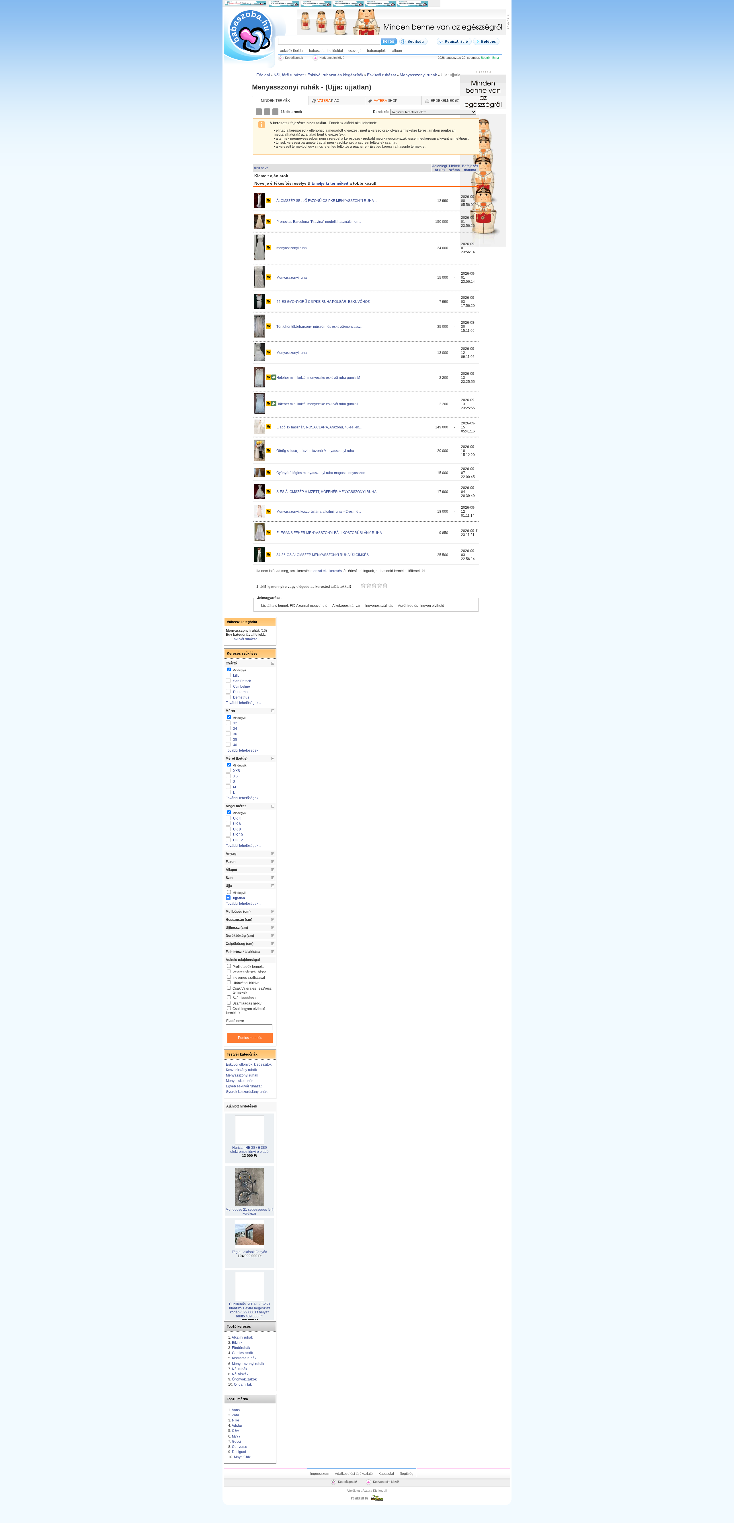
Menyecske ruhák (239, 1081)
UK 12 (238, 840)
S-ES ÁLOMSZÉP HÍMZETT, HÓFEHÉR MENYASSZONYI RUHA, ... (328, 492)
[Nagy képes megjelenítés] (275, 112)
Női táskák (240, 1374)
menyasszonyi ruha (291, 248)
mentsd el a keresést (327, 571)
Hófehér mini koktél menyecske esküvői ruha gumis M (318, 378)
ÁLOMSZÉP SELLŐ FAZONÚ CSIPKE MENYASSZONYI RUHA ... (326, 201)
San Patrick (242, 681)
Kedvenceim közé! (386, 1481)
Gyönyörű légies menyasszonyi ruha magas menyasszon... (322, 473)
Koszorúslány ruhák (241, 1070)
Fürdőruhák (241, 1348)
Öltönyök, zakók (244, 1379)
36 (235, 734)
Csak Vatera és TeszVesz (252, 990)
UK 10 (238, 835)
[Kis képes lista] (259, 112)
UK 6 (237, 824)
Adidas (237, 1425)
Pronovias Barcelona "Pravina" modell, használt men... (318, 222)
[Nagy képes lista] (267, 112)
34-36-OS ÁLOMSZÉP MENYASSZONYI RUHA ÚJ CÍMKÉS (322, 555)
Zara (235, 1415)
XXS (236, 771)
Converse (239, 1447)
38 (235, 740)
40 (235, 745)
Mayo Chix (242, 1457)
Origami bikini (244, 1384)
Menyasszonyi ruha (291, 278)
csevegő (355, 51)
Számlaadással (245, 998)
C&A (235, 1431)
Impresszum (319, 1474)
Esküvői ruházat (244, 639)
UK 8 (237, 829)
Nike (235, 1420)
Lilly (236, 676)
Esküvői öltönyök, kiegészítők (249, 1064)
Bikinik (237, 1343)
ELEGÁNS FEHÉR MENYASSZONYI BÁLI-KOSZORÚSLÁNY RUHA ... (330, 533)
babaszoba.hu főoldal (326, 51)
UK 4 (237, 818)
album (397, 51)
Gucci (236, 1442)
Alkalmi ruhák (242, 1337)
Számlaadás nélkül (247, 1003)
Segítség (406, 1474)
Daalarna (240, 692)
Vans (236, 1410)
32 (235, 723)
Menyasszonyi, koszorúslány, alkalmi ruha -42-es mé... (318, 512)
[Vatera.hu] (367, 1501)
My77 (236, 1436)
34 (235, 729)
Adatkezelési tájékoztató (354, 1474)
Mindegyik (239, 670)
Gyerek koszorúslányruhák (247, 1092)
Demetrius (241, 697)
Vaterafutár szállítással (250, 972)
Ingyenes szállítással (249, 978)
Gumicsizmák (242, 1353)
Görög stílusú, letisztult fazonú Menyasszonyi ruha (315, 451)
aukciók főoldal (292, 51)
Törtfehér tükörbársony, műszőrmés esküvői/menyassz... (319, 327)
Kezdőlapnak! (347, 1481)
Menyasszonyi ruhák (242, 1075)
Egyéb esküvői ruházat (243, 1086)
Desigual (239, 1452)
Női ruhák (239, 1369)
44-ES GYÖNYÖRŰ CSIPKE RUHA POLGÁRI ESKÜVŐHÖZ (323, 302)
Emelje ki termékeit (330, 183)
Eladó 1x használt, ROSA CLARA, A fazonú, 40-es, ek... (319, 427)
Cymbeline (241, 687)
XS (235, 776)
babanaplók (376, 51)
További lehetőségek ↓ (243, 703)
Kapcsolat (386, 1474)
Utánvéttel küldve (246, 983)
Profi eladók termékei (249, 967)
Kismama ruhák (244, 1358)
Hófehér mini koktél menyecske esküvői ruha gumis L (317, 404)
